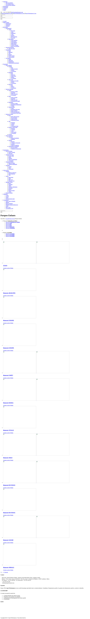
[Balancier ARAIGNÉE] (46, 280)
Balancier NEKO (7, 457)
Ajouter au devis (6, 268)
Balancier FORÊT (8, 375)
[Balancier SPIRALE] (46, 554)
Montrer (10, 233)
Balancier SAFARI (8, 540)
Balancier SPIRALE (8, 567)
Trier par (13, 222)
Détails (11, 268)
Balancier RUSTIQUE (9, 485)
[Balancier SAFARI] (46, 527)
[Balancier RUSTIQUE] (46, 472)
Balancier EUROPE (8, 320)
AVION (5, 265)
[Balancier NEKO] (46, 444)
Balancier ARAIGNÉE (9, 293)
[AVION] (46, 252)
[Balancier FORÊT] (46, 362)
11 (3, 572)
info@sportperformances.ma (17, 12)
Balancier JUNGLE (8, 430)
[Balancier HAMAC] (46, 390)
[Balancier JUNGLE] (46, 417)
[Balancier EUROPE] (46, 307)
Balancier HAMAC (8, 403)
